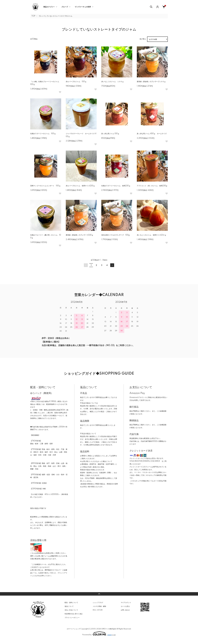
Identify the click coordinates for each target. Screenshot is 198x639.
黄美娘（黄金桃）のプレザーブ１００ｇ (151, 82)
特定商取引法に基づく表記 (73, 614)
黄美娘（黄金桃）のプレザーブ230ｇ (79, 235)
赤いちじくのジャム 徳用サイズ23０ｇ (151, 235)
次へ (112, 265)
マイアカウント (126, 602)
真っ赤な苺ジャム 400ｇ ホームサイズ (152, 134)
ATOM (99, 610)
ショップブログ (98, 602)
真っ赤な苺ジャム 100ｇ (111, 134)
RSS (94, 610)
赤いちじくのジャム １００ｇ (112, 82)
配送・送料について (71, 602)
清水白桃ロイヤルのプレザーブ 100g (115, 235)
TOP (33, 16)
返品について (69, 606)
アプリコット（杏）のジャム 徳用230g (152, 186)
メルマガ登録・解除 (99, 606)
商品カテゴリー (49, 7)
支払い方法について (71, 610)
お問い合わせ (125, 610)
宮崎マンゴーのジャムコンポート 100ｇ (45, 186)
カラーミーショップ (73, 629)
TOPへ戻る (99, 594)
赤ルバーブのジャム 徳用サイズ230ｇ (80, 186)
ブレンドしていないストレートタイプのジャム (55, 16)
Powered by (87, 635)
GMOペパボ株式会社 (108, 629)
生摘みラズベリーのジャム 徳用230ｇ (115, 186)
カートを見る (125, 606)
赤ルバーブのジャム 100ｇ (76, 82)
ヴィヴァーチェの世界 (83, 7)
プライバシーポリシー (72, 617)
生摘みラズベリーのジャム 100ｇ (43, 134)
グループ (65, 7)
